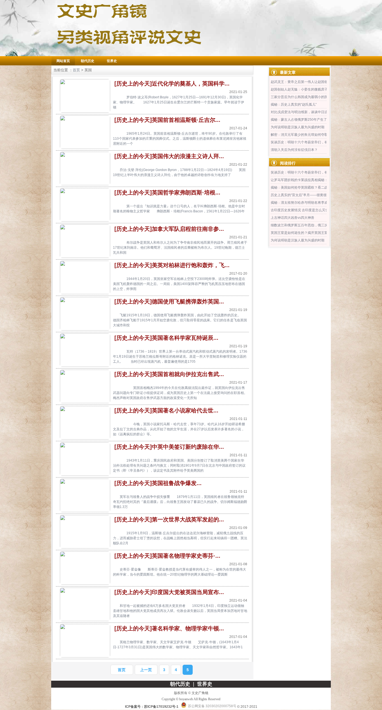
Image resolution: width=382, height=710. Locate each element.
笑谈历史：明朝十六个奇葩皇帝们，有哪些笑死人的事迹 (313, 142)
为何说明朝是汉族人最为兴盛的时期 (297, 127)
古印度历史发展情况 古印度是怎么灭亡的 (301, 210)
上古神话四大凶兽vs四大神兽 (292, 218)
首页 (76, 70)
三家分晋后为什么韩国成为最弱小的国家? (302, 97)
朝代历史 (87, 61)
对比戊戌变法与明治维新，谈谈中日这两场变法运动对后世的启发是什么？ (326, 112)
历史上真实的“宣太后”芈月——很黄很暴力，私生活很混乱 (314, 195)
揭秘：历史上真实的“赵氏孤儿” (294, 104)
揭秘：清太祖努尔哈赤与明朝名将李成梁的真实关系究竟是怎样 (318, 203)
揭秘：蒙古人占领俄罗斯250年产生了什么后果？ (307, 120)
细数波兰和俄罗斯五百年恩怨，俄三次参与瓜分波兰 (309, 225)
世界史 (112, 61)
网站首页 (63, 61)
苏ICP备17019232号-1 (161, 707)
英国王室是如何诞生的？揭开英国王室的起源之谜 (308, 233)
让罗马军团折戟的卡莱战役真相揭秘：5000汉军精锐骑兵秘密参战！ (321, 180)
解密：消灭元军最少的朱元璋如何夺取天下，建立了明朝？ (314, 135)
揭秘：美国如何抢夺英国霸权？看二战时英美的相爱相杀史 (314, 187)
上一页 (146, 670)
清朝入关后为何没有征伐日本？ (294, 150)
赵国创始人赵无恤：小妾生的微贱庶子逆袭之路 (306, 89)
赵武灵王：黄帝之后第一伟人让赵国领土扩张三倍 (308, 82)
